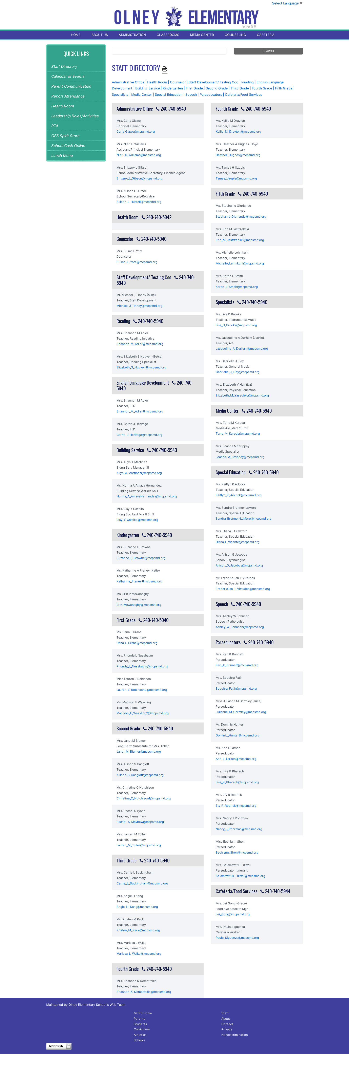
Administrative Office (128, 82)
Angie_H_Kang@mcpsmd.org (137, 907)
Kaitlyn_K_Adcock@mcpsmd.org (238, 495)
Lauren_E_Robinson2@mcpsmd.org (142, 690)
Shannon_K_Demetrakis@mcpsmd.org (144, 992)
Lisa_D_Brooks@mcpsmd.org (236, 325)
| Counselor (177, 82)
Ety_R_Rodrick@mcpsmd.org (236, 806)
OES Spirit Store (65, 135)
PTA (54, 126)
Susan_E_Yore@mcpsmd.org (137, 262)
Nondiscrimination (234, 1035)
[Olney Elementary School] (174, 17)
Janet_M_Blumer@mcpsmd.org (139, 751)
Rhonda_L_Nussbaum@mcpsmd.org (142, 666)
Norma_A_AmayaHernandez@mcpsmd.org (147, 496)
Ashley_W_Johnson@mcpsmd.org (240, 627)
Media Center (202, 35)
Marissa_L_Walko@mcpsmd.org (139, 954)
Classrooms (168, 35)
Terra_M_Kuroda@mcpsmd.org (238, 433)
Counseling (235, 35)
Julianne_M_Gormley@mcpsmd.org (241, 712)
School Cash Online (68, 145)
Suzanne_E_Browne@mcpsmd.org (141, 558)
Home (76, 35)
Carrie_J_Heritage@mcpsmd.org (140, 435)
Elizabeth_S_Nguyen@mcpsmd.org (141, 367)
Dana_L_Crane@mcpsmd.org (137, 643)
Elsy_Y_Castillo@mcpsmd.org (137, 520)
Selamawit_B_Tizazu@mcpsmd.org (240, 876)
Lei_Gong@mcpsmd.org (233, 914)
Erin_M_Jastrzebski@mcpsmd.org (240, 240)
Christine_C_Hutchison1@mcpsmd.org (144, 798)
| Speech (190, 94)
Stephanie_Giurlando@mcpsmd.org (241, 216)
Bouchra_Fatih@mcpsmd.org (236, 688)
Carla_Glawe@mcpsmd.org (136, 131)
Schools (139, 1040)
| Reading (247, 82)
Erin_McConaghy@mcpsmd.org (139, 605)
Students (140, 1024)
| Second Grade (216, 88)
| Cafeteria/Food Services (242, 94)
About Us (99, 35)
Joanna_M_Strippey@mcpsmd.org (240, 457)
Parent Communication (71, 86)
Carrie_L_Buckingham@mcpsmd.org (142, 883)
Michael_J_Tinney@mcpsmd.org (139, 306)
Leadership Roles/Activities (75, 116)
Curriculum (142, 1029)
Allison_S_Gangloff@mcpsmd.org (140, 775)
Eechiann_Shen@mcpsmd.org (237, 852)
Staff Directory (64, 66)
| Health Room (156, 82)
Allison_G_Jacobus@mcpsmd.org (239, 565)
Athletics (140, 1035)
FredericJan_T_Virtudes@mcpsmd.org (243, 589)
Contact (227, 1024)
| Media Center (141, 94)
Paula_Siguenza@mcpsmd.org (237, 938)
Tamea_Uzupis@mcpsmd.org (236, 178)
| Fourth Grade (261, 88)
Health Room (62, 106)
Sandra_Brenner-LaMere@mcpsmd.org (243, 518)
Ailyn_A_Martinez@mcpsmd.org (139, 473)
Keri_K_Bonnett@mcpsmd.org (237, 665)
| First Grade (194, 88)
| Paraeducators (210, 94)
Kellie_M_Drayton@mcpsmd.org (238, 131)
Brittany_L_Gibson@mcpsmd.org (140, 178)
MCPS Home (143, 1013)
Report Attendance (68, 96)
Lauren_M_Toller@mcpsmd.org (139, 845)
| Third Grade (239, 88)
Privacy (226, 1029)
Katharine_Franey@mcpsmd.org (139, 581)
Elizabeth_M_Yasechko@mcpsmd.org (242, 395)
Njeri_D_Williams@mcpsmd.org (139, 155)
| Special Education (168, 94)
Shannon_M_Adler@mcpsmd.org (140, 344)
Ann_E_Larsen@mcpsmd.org (236, 759)
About (225, 1019)
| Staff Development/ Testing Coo (213, 82)
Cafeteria (265, 35)
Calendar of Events (68, 76)
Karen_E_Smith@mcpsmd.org (237, 287)
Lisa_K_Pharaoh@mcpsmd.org (237, 782)
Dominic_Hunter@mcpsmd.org (237, 735)
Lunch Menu (62, 155)
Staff (224, 1013)
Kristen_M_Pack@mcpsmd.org (138, 930)
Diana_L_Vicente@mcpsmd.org (238, 542)
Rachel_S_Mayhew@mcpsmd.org (140, 822)
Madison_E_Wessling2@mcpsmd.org (143, 713)
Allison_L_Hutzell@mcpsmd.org (139, 202)
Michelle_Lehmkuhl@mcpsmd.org (240, 263)
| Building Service (147, 88)
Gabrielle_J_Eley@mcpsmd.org (238, 372)
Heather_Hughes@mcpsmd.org (238, 155)
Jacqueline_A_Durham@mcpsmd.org (242, 348)
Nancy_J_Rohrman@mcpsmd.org (239, 829)
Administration (132, 35)
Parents (139, 1019)
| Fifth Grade (283, 88)
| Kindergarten (172, 88)
